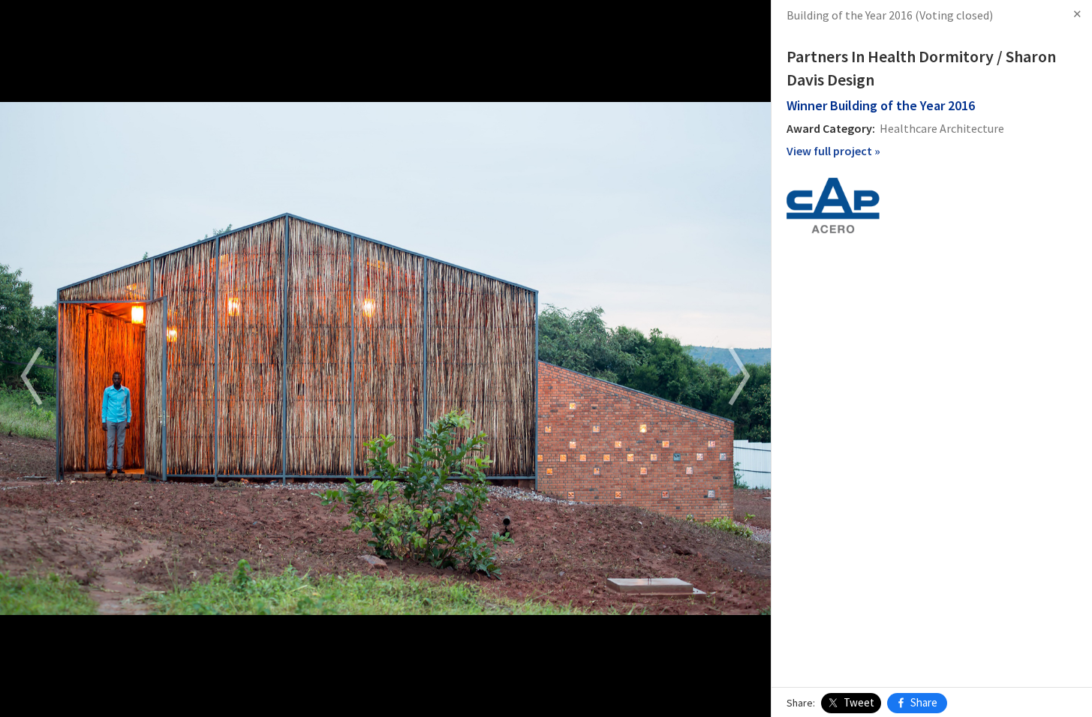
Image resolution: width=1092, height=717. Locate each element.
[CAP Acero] (833, 204)
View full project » (833, 150)
